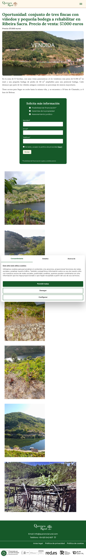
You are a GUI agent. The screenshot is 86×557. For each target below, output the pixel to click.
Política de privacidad (55, 543)
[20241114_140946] (40, 487)
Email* (25, 129)
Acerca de (71, 259)
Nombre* (26, 120)
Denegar (43, 291)
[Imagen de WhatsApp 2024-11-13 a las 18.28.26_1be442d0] (25, 314)
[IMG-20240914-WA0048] (25, 430)
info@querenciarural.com (46, 534)
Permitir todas (43, 284)
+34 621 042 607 (46, 537)
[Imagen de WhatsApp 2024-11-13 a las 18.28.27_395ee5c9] (25, 372)
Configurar (43, 297)
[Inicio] (10, 4)
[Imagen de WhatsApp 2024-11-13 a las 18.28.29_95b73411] (25, 198)
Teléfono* (26, 137)
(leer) (60, 147)
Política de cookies (75, 543)
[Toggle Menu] (81, 4)
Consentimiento (17, 258)
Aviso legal (38, 543)
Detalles (45, 259)
